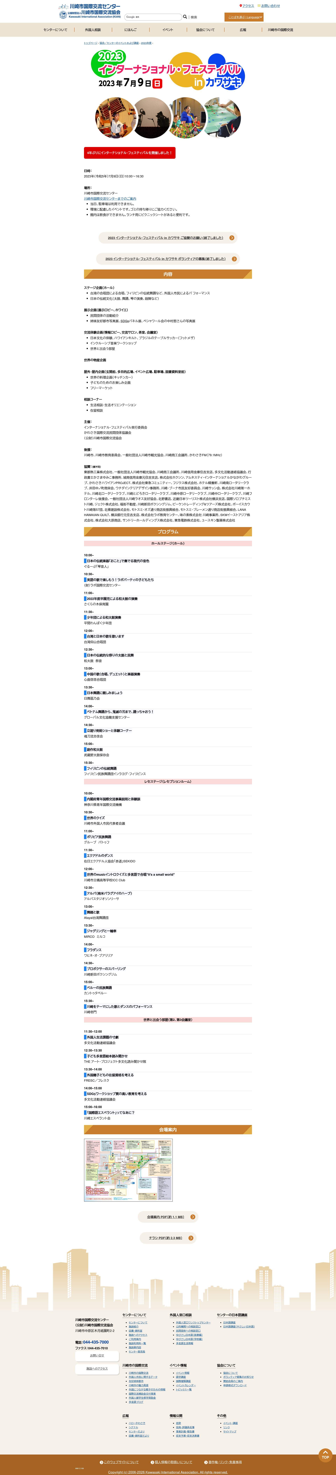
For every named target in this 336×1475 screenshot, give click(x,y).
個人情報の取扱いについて (173, 1462)
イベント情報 (182, 1373)
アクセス (248, 5)
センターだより (137, 1431)
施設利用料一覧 (137, 1343)
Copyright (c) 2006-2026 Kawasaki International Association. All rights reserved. (168, 1472)
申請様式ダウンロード (235, 1385)
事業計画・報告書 (185, 1431)
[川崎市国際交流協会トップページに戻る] (89, 18)
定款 (178, 1423)
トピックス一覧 (184, 1389)
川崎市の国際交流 (280, 29)
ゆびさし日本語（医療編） (189, 1335)
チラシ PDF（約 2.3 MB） (165, 1238)
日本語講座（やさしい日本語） (239, 1326)
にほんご (130, 29)
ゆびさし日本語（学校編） (189, 1339)
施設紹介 (134, 1326)
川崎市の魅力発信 (138, 1385)
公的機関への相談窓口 (188, 1326)
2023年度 (146, 43)
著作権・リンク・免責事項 (225, 1462)
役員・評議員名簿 (185, 1427)
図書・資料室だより (139, 1435)
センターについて (55, 29)
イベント (168, 29)
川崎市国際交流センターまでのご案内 (110, 198)
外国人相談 (93, 29)
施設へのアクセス (138, 1335)
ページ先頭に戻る (325, 1455)
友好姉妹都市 (136, 1381)
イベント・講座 (230, 1423)
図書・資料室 (135, 1330)
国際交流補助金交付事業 (142, 1393)
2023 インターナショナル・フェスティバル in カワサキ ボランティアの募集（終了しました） (166, 259)
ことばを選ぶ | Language (244, 17)
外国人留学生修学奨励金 (142, 1397)
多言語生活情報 (184, 1343)
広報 (243, 29)
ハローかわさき (137, 1423)
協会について (205, 29)
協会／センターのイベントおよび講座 (119, 43)
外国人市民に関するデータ (143, 1377)
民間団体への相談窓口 (188, 1330)
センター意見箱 (137, 1351)
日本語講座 (229, 1322)
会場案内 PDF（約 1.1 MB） (165, 1217)
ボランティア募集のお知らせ (238, 1377)
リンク (226, 1427)
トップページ (90, 43)
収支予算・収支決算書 (187, 1435)
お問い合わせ (270, 5)
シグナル (133, 1427)
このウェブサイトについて (121, 1462)
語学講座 (181, 1377)
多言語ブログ (136, 1402)
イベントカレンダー (186, 1385)
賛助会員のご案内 (233, 1381)
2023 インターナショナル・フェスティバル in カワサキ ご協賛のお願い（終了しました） (165, 238)
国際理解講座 (183, 1381)
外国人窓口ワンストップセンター (193, 1322)
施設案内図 (135, 1347)
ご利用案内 (135, 1339)
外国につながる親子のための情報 (147, 1389)
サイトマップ (229, 1431)
